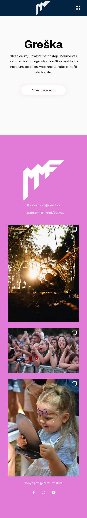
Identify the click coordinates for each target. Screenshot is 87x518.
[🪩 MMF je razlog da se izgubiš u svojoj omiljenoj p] (43, 350)
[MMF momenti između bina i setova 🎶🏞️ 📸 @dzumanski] (43, 273)
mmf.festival (54, 213)
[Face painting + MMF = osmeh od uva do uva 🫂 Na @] (43, 427)
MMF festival (54, 483)
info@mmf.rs (50, 205)
